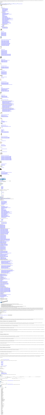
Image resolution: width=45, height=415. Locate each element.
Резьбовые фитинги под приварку (5, 13)
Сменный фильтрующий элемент (4, 121)
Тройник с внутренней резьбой (5, 17)
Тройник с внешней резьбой (3, 210)
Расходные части (2, 204)
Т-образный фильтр (2, 277)
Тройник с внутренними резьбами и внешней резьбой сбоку (7, 18)
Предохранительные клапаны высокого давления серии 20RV (6, 84)
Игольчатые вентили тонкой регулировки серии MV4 (6, 55)
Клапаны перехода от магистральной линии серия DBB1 (6, 158)
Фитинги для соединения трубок (5, 8)
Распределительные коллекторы (3, 286)
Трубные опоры (2, 167)
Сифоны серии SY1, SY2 (3, 140)
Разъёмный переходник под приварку (4, 215)
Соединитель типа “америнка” (5, 23)
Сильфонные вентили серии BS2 (4, 96)
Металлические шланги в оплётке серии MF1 (5, 88)
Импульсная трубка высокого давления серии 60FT (6, 111)
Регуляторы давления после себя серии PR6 (4, 231)
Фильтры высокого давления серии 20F (4, 267)
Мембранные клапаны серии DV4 (4, 60)
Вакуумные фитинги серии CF (4, 223)
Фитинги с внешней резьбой (3, 201)
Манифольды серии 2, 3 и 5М (4, 115)
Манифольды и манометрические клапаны (5, 114)
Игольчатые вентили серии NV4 (4, 51)
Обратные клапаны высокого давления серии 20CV (5, 266)
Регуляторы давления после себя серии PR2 (4, 229)
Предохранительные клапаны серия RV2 (3, 251)
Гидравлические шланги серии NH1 (4, 89)
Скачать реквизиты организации (6, 359)
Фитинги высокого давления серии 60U (4, 272)
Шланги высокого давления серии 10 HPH (5, 90)
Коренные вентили (3, 144)
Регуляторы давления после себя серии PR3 (5, 41)
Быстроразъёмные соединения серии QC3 (5, 67)
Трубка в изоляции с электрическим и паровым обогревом (6, 172)
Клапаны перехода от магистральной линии (5, 155)
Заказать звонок (4, 181)
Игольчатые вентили (3, 49)
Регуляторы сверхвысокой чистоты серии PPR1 (4, 232)
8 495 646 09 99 (1, 181)
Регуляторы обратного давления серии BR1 (5, 44)
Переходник (3, 15)
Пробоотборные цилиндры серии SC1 (3, 278)
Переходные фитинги (3, 203)
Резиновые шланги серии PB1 (3, 255)
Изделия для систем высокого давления (4, 99)
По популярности (1, 317)
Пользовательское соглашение (4, 373)
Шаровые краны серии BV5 (3, 34)
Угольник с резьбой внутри (3, 209)
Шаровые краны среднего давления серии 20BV (6, 106)
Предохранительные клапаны (4, 81)
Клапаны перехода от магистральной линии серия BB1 (6, 156)
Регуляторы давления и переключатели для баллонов (6, 39)
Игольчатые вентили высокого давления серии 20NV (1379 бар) (7, 265)
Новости (2, 362)
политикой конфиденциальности (10, 380)
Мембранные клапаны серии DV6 (4, 61)
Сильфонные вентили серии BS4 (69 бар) (5, 97)
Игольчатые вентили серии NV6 (4, 52)
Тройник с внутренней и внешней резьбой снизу (5, 212)
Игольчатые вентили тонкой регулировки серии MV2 (6, 54)
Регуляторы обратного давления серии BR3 (5, 45)
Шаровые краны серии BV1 (3, 32)
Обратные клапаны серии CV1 (4, 71)
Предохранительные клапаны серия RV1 (5, 82)
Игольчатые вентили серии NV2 (3, 235)
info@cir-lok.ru (2, 197)
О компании (2, 363)
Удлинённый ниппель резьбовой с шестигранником (5, 207)
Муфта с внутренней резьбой (4, 14)
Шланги (2, 87)
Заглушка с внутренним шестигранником (5, 214)
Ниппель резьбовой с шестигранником (4, 206)
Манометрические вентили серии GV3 (3, 275)
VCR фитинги (2, 26)
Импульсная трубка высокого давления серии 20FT (6, 107)
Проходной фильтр (2, 276)
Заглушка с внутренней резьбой (5, 21)
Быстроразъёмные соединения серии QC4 (4, 245)
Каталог (2, 361)
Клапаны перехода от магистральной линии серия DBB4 (5, 291)
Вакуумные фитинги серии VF (4, 222)
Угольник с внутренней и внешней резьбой (5, 211)
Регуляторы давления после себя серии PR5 (5, 42)
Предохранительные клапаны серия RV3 (5, 83)
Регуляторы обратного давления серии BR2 (4, 233)
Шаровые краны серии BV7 (2, 227)
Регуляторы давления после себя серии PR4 (4, 230)
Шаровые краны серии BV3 (3, 33)
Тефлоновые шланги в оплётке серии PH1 (4, 254)
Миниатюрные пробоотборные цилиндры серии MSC (6, 126)
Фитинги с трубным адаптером (4, 202)
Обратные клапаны (3, 70)
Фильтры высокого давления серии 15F (5, 102)
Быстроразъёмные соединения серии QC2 (4, 244)
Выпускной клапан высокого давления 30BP (6, 110)
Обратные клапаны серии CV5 (4, 73)
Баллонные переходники (3, 217)
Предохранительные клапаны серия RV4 (3, 252)
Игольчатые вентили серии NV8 (4, 53)
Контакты (2, 364)
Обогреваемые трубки (3, 171)
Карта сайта (2, 372)
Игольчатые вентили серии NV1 (4, 50)
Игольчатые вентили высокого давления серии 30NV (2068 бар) (8, 109)
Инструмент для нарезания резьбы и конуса (5, 132)
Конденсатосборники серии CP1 (4, 151)
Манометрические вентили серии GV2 (4, 116)
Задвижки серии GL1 (3, 164)
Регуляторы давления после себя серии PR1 (5, 40)
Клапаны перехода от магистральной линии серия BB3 (6, 157)
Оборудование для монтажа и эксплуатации (4, 296)
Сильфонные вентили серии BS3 (3, 258)
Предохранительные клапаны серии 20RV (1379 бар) (7, 105)
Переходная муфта (3, 208)
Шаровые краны (2, 31)
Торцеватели (2, 130)
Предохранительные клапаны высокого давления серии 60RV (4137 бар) (7, 270)
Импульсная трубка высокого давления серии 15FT (6, 103)
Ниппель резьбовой (4, 12)
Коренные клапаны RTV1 (3, 145)
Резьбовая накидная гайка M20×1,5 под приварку (5, 216)
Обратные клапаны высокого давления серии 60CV (5, 271)
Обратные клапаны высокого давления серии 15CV (7, 101)
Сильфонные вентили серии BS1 (3, 257)
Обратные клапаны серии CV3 (4, 72)
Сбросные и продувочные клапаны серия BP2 (5, 137)
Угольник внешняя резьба (4, 16)
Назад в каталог (2, 297)
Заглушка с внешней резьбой (4, 20)
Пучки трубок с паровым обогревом (3, 295)
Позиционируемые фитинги (4, 10)
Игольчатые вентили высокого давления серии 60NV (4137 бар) (8, 108)
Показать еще (1, 318)
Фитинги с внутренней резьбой (5, 9)
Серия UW (3, 25)
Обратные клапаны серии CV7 (4, 74)
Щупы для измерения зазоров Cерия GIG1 (5, 131)
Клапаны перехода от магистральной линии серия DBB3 (6, 159)
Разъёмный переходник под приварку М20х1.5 (6, 22)
